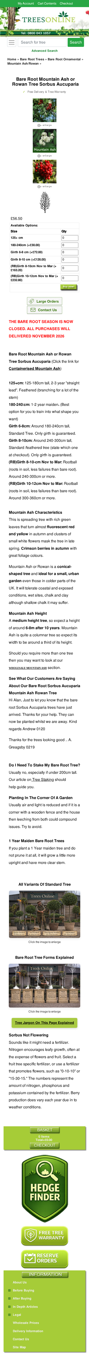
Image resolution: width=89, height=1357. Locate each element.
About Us (20, 1282)
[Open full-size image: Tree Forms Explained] (44, 914)
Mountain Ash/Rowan (23, 63)
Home (11, 59)
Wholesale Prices (26, 1323)
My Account (26, 3)
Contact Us (21, 1339)
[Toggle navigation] (11, 42)
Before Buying (23, 1290)
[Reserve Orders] (44, 1259)
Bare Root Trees (32, 59)
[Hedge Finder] (44, 1188)
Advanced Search (45, 51)
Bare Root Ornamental (64, 59)
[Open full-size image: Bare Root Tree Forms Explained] (44, 986)
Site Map (19, 1347)
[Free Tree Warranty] (44, 1236)
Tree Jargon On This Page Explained (44, 1023)
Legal (17, 1315)
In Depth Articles (25, 1306)
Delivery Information (28, 1331)
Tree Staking (42, 780)
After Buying (22, 1298)
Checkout (66, 3)
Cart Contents (47, 3)
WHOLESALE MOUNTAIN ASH (28, 668)
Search (76, 42)
